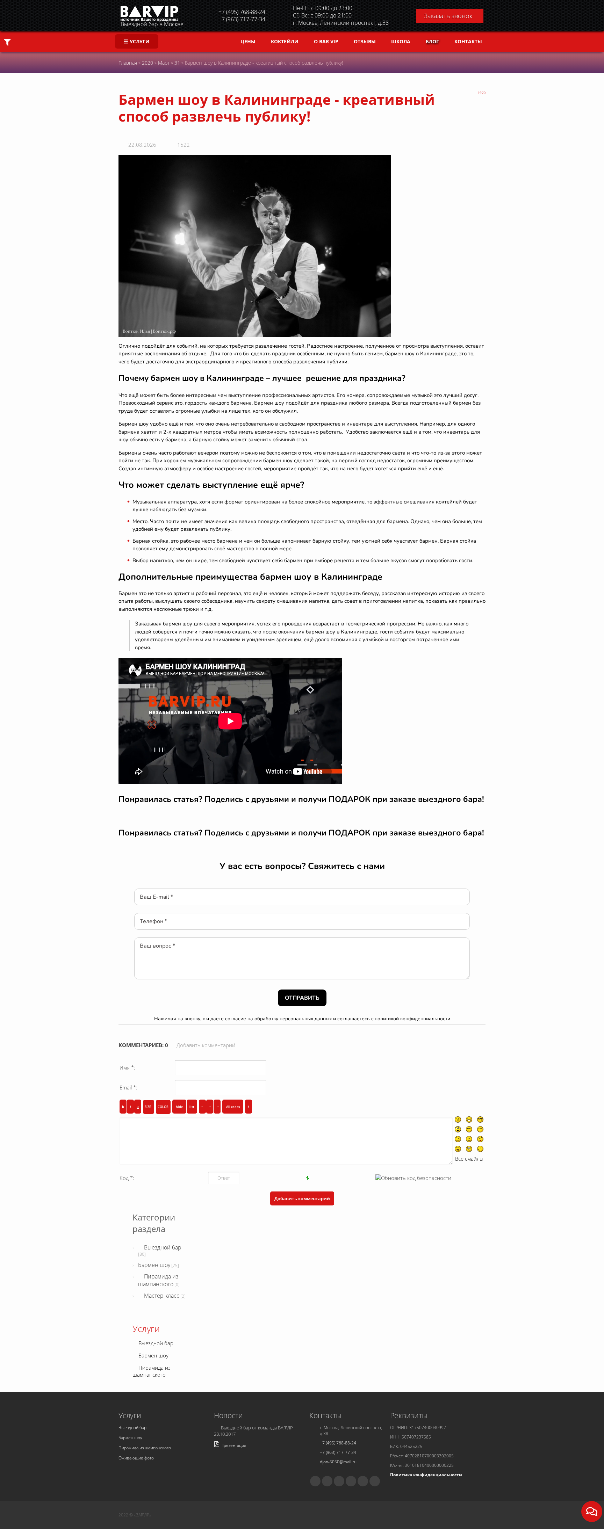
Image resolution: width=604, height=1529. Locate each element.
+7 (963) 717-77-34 (338, 1452)
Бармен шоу (154, 1265)
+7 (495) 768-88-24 (338, 1443)
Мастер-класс (161, 1295)
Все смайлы (469, 1158)
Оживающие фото (136, 1458)
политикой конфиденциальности (412, 1018)
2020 (147, 62)
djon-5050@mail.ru (338, 1462)
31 (177, 62)
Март (164, 62)
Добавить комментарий (206, 1045)
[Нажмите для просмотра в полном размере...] (254, 245)
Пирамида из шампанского (158, 1280)
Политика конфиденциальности (426, 1475)
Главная (127, 62)
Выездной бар (162, 1247)
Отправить (302, 998)
